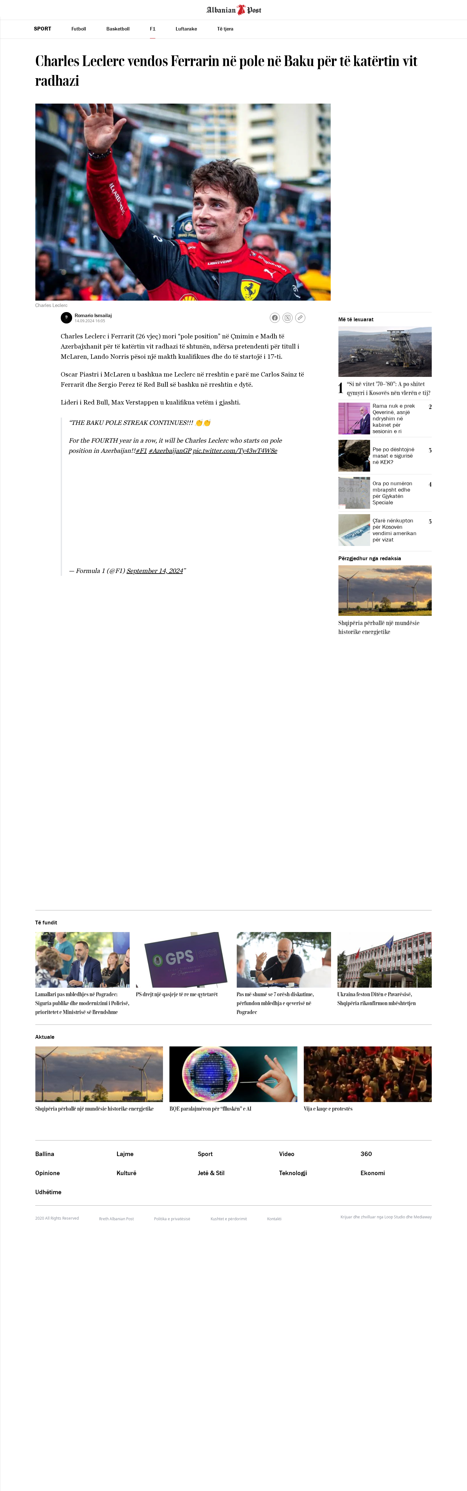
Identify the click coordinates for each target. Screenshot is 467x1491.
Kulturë (126, 1172)
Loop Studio (394, 1217)
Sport (42, 28)
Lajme (125, 1153)
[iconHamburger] (17, 9)
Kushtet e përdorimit (229, 1219)
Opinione (47, 1172)
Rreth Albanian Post (116, 1219)
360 (366, 1153)
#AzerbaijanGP (169, 450)
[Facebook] (275, 318)
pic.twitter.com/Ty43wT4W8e (235, 450)
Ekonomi (373, 1172)
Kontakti (274, 1219)
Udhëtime (48, 1191)
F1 (152, 28)
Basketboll (118, 28)
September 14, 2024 (154, 570)
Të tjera (225, 28)
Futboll (78, 28)
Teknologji (293, 1172)
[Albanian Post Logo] (234, 9)
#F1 (141, 450)
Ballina (44, 1153)
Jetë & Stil (211, 1172)
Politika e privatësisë (172, 1219)
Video (286, 1153)
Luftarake (186, 28)
